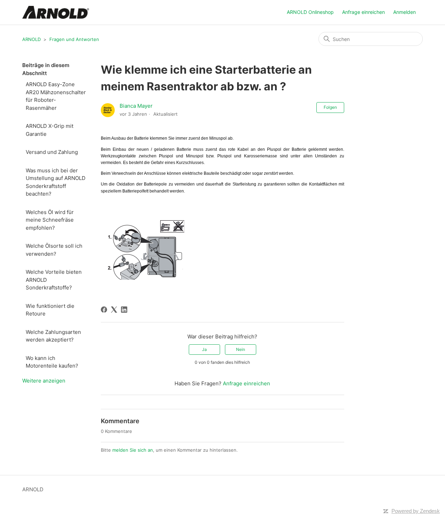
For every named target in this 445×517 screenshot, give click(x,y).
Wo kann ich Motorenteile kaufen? (52, 362)
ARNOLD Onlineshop (310, 12)
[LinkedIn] (124, 309)
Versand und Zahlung (52, 152)
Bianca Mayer (136, 105)
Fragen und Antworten (74, 39)
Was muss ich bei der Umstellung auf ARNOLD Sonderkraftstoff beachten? (56, 182)
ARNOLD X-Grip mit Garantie (49, 130)
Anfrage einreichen (363, 12)
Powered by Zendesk (415, 511)
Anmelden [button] (404, 12)
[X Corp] (114, 309)
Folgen (330, 107)
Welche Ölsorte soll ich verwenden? (54, 250)
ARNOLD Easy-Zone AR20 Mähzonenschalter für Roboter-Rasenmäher (56, 96)
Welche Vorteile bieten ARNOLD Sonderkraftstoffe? (54, 280)
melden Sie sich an (132, 450)
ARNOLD (31, 39)
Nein (240, 349)
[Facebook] (104, 309)
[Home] (55, 12)
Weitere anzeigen (43, 380)
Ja (204, 349)
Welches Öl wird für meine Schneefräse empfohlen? (50, 220)
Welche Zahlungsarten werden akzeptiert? (53, 336)
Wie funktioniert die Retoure (50, 310)
